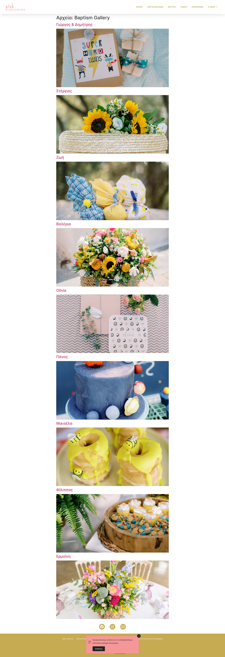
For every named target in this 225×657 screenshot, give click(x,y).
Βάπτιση (172, 7)
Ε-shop (211, 7)
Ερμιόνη (63, 556)
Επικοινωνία (197, 7)
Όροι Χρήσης (67, 638)
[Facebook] (102, 627)
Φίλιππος (64, 490)
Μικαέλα (64, 423)
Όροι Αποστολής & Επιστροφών (149, 638)
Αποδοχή (98, 649)
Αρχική (139, 7)
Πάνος (62, 357)
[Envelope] (123, 627)
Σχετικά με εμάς (155, 7)
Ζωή (60, 157)
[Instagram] (112, 627)
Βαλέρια (63, 224)
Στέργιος (64, 91)
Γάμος (183, 7)
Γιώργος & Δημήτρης (74, 24)
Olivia (61, 290)
